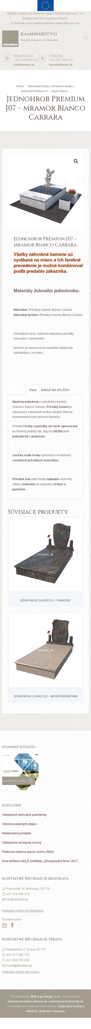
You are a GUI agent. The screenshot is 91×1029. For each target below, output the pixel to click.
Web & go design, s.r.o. (46, 996)
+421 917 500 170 (61, 58)
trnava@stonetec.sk (61, 64)
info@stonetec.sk (24, 64)
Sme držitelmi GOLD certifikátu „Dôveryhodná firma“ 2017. (40, 861)
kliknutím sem (72, 23)
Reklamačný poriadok (16, 833)
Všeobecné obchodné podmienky (24, 814)
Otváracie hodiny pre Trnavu (20, 971)
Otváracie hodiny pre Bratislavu (22, 910)
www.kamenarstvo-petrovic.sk (27, 1001)
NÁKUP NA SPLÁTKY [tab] (55, 390)
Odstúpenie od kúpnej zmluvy (21, 842)
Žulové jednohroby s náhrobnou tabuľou (50, 86)
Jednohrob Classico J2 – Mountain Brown (45, 696)
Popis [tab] (33, 390)
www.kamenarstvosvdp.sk (66, 1001)
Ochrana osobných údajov (19, 824)
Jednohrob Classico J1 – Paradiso (46, 600)
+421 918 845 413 (26, 58)
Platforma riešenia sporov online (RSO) (28, 851)
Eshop (20, 86)
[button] (76, 161)
